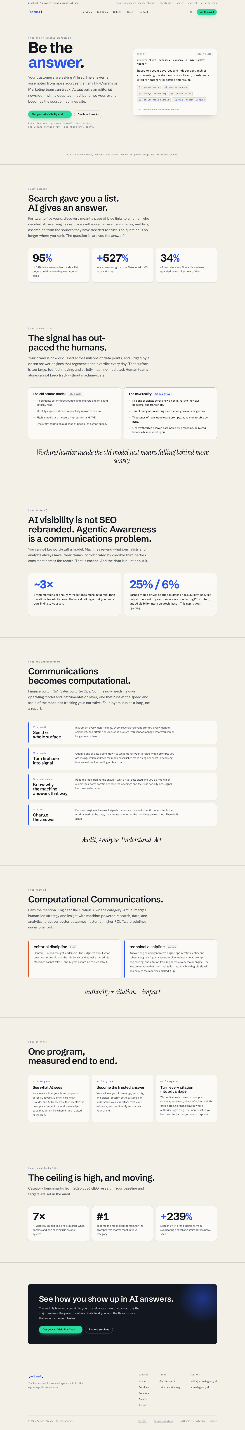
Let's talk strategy (169, 1387)
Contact (143, 12)
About (129, 12)
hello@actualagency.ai (203, 1381)
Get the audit (206, 11)
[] (35, 12)
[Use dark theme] (191, 12)
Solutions (102, 12)
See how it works (88, 114)
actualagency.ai (199, 1387)
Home (142, 1381)
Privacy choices (163, 1421)
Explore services (99, 1329)
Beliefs (117, 12)
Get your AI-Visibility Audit (50, 114)
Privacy (142, 1421)
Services (87, 12)
